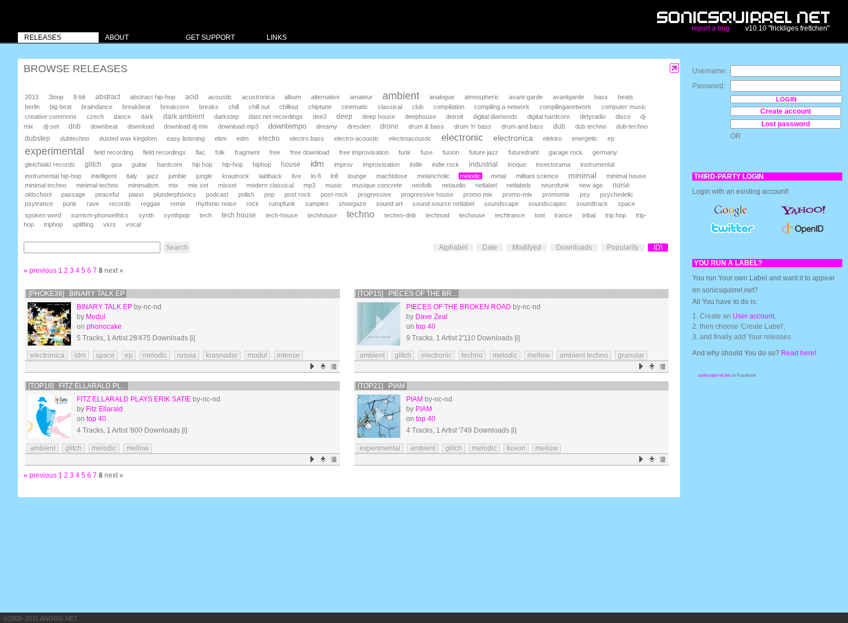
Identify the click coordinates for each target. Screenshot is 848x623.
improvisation (381, 164)
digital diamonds (495, 116)
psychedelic (616, 194)
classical (390, 106)
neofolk (422, 185)
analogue (442, 96)
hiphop (262, 164)
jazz (153, 175)
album (292, 96)
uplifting (83, 224)
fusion (450, 152)
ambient (400, 96)
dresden (358, 126)
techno (360, 214)
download (140, 126)
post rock (297, 194)
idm (317, 163)
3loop (55, 96)
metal (498, 175)
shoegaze (352, 203)
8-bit (79, 96)
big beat (61, 106)
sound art (389, 203)
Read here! (798, 353)
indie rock (445, 164)
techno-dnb (400, 215)
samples (317, 203)
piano (136, 194)
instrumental (597, 164)
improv (343, 164)
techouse (472, 215)
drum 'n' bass (472, 126)
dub (559, 126)
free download (309, 152)
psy (585, 194)
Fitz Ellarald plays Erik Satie (134, 399)
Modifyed (526, 247)
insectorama (553, 164)
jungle (204, 175)
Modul (96, 317)
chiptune (320, 106)
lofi (334, 175)
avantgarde (568, 96)
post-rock (334, 194)
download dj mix (186, 126)
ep (610, 138)
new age (591, 185)
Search (177, 247)
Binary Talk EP (104, 307)
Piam (414, 399)
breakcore (174, 106)
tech (206, 215)
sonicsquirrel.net (714, 375)
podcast (217, 194)
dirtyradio (593, 116)
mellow (538, 355)
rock (252, 203)
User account (753, 316)
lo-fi (316, 175)
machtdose (391, 175)
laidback (270, 175)
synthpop (177, 215)
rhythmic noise (216, 203)
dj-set (51, 126)
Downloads (574, 247)
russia (186, 355)
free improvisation (364, 152)
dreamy (326, 126)
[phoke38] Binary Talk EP (76, 294)
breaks (209, 106)
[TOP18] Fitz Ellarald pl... (77, 386)
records (120, 203)
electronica (513, 137)
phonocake (104, 326)
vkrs (109, 224)
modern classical (270, 185)
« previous (40, 271)
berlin (32, 106)
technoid (437, 215)
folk (220, 152)
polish (246, 194)
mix (173, 185)
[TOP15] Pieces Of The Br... (407, 294)
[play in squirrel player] (49, 324)
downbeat (104, 126)
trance (563, 215)
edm (243, 138)
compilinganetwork (565, 106)
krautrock (235, 175)
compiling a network (502, 106)
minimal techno (45, 185)
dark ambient (183, 116)
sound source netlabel (443, 203)
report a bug (711, 28)
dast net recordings (276, 116)
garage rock (566, 152)
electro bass (307, 138)
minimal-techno (97, 185)
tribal (588, 215)
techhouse (322, 215)
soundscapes (547, 203)
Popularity (623, 247)
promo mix (478, 194)
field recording (113, 152)
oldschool (38, 194)
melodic (470, 175)
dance (122, 116)
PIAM (423, 409)
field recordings (164, 152)
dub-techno (632, 126)
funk (405, 152)
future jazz (483, 152)
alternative (325, 96)
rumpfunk (282, 203)
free (274, 152)
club (417, 106)
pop (269, 194)
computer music (623, 106)
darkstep (226, 116)
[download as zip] (323, 366)
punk (70, 203)
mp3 (309, 185)
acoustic (220, 96)
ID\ (658, 247)
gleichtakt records (50, 164)
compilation (448, 106)
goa (116, 164)
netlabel (486, 185)
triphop (53, 224)
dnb (75, 126)
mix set (198, 185)
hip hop (202, 164)
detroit (454, 116)
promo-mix (517, 194)
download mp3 (238, 126)
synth (146, 215)
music (333, 185)
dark (147, 116)
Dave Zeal (431, 317)
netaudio (454, 185)
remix (178, 203)
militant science (537, 175)
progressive (374, 194)
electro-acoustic (356, 138)
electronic (462, 137)
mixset (227, 185)
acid (191, 96)
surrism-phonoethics (100, 215)
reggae (150, 203)
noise (621, 185)
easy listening (186, 138)
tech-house (282, 215)
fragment (247, 152)
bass (601, 96)
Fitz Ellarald (104, 409)
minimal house (626, 175)
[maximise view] (674, 68)
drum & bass (426, 126)
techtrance (510, 215)
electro (269, 138)
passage (73, 194)
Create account (785, 111)
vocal (133, 224)
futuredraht (523, 152)
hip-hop (232, 164)
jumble (177, 175)
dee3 (320, 116)
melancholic (433, 175)
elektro (552, 138)
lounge (357, 175)
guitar (139, 164)
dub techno (590, 126)
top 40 (426, 326)
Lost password (785, 124)
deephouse (420, 116)
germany (604, 152)
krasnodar (222, 355)
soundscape (501, 203)
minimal (582, 175)
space (626, 203)
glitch (93, 164)
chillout (288, 106)
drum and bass (522, 126)
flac (200, 152)
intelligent (104, 175)
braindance (96, 106)
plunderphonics (174, 194)
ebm (221, 138)
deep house (378, 116)
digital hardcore (548, 116)
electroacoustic (410, 138)
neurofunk (555, 185)
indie (416, 164)
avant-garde (526, 96)
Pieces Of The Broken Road (458, 307)
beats (625, 96)
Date (489, 247)
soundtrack (592, 203)
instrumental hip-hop (53, 175)
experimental (54, 151)
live (296, 175)
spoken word (43, 215)
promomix (556, 194)
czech (95, 116)
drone (389, 126)
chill (233, 106)
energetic (585, 138)
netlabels (518, 185)
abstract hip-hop (152, 96)
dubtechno (74, 138)
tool (540, 215)
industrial (483, 164)
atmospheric (481, 96)
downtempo (287, 126)
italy (131, 175)
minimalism (143, 185)
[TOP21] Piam (381, 386)
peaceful (107, 194)
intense (288, 355)
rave (93, 203)
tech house (239, 215)
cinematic (355, 106)
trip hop (615, 215)
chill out (259, 106)
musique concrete (377, 185)
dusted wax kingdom (128, 138)
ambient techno (584, 355)
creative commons (51, 116)
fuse (427, 152)
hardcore (169, 164)
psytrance (39, 203)
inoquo (517, 164)
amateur (361, 96)
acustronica (258, 96)
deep (344, 116)
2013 (32, 96)
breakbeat (136, 106)
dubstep (37, 138)
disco (623, 116)
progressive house (427, 194)
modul (257, 355)
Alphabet (453, 247)
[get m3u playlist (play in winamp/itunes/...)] (334, 366)
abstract (107, 97)
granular (631, 355)
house (291, 164)
